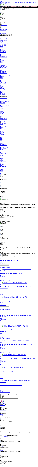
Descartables (2, 85)
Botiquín (4, 89)
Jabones (7, 89)
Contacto (5, 3)
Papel (1, 54)
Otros (1, 116)
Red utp (5, 67)
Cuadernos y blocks (3, 48)
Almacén (1, 78)
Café (1, 157)
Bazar (1, 81)
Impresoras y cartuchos (3, 2)
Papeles (1, 90)
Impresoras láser (2, 102)
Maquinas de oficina (3, 51)
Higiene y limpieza (33, 2)
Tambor (1, 41)
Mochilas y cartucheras (3, 56)
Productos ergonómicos (3, 73)
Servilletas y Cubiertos (3, 82)
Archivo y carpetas (3, 44)
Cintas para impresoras (3, 43)
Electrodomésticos (3, 71)
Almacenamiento (2, 64)
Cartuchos (1, 106)
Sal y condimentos (3, 161)
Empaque (1, 127)
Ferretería (1, 74)
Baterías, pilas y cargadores (4, 75)
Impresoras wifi (2, 104)
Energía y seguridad (3, 68)
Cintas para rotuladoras (10, 43)
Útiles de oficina (2, 49)
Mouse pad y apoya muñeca (4, 147)
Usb (3, 67)
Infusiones (1, 158)
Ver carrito (1, 446)
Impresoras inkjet (2, 103)
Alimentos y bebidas (27, 2)
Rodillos (15, 43)
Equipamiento (2, 76)
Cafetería (1, 86)
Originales (2, 38)
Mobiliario (1, 69)
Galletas (1, 160)
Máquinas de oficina (3, 52)
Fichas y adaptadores (12, 75)
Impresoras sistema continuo (4, 101)
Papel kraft (2, 53)
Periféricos (1, 61)
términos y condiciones (6, 436)
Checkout (1, 450)
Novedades (2, 3)
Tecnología (14, 2)
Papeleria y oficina (10, 2)
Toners (1, 39)
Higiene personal (2, 93)
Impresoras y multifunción (4, 36)
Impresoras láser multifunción (4, 105)
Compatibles (5, 38)
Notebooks (2, 59)
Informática (2, 58)
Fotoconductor (19, 43)
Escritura (1, 46)
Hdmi (1, 67)
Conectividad (2, 134)
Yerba (1, 159)
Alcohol (1, 89)
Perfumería (2, 88)
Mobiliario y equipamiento (20, 2)
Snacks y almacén (3, 83)
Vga (6, 67)
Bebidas (1, 79)
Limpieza (1, 91)
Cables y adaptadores (3, 66)
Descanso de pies (2, 146)
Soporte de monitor (3, 148)
